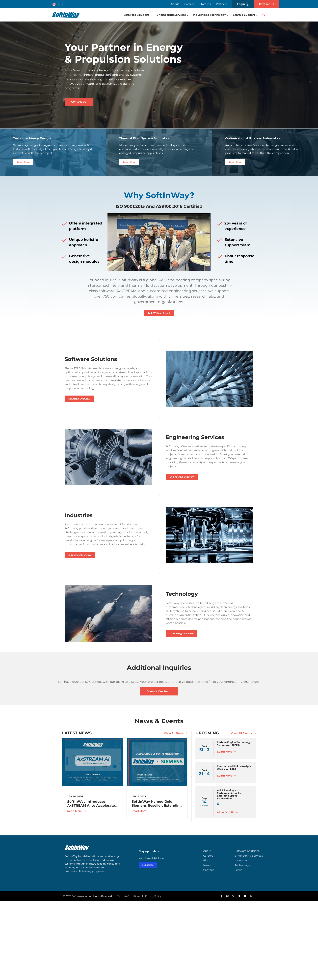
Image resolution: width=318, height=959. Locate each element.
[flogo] (77, 847)
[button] (59, 4)
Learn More (225, 751)
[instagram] (227, 896)
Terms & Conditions (128, 896)
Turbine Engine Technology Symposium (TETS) (234, 744)
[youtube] (245, 896)
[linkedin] (239, 896)
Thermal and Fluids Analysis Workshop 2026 (234, 768)
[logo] (66, 13)
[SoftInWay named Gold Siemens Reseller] (157, 739)
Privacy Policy (153, 896)
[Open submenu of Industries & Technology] (227, 15)
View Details (226, 812)
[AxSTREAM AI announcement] (92, 739)
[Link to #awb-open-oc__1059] (263, 15)
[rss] (251, 896)
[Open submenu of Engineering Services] (187, 15)
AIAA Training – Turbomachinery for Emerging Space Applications (229, 794)
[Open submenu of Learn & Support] (256, 15)
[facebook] (221, 896)
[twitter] (233, 896)
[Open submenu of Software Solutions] (150, 15)
